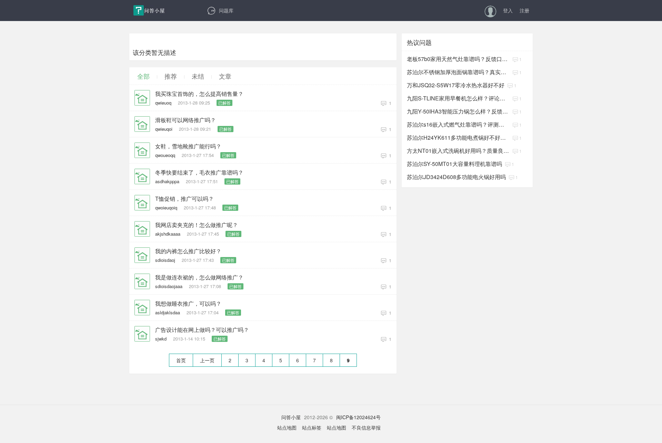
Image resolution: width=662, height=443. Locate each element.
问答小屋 (291, 417)
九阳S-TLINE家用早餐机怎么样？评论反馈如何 (458, 98)
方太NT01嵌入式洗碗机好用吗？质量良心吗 (458, 151)
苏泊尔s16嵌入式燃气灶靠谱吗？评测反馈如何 (458, 124)
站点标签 (311, 427)
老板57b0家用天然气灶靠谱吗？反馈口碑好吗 (458, 59)
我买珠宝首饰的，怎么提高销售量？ (199, 94)
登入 (508, 10)
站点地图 (287, 427)
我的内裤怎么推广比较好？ (188, 251)
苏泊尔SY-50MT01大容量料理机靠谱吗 (454, 164)
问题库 (226, 10)
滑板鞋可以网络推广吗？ (185, 120)
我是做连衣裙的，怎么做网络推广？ (199, 277)
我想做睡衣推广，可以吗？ (188, 303)
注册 (524, 10)
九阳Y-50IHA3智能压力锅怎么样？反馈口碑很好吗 (458, 111)
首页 (181, 360)
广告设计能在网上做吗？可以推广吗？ (202, 330)
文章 (225, 75)
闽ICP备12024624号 (358, 417)
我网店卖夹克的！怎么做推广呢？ (196, 225)
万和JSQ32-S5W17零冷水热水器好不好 (455, 85)
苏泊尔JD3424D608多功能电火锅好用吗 (456, 177)
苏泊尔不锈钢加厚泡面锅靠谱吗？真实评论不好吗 (458, 72)
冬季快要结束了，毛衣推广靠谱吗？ (199, 172)
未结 (198, 75)
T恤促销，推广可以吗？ (184, 199)
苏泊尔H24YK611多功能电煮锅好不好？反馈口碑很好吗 (458, 137)
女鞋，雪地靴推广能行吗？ (188, 146)
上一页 (207, 360)
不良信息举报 (366, 427)
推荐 (170, 75)
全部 (143, 75)
